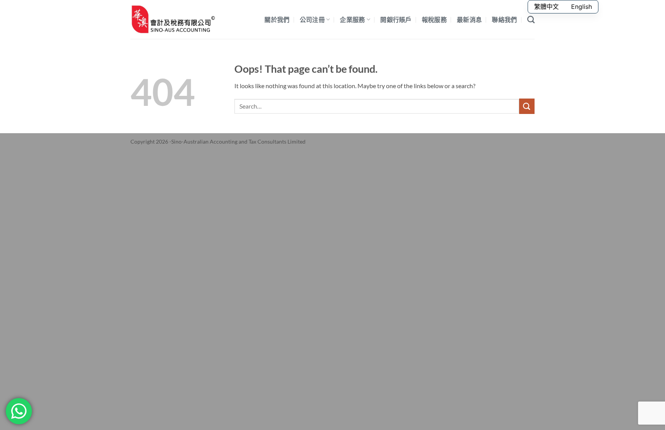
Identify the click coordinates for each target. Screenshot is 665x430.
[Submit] (527, 106)
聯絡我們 (504, 19)
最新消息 (469, 19)
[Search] (531, 19)
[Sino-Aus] (172, 19)
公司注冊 (312, 19)
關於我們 (276, 19)
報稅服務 (434, 19)
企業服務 (352, 19)
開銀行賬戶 (396, 19)
